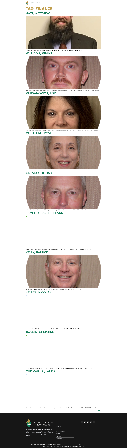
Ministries (80, 3)
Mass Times (62, 3)
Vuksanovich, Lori (41, 93)
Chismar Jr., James (40, 371)
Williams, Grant (39, 53)
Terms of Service (78, 446)
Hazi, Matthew (38, 13)
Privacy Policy (82, 444)
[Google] (94, 422)
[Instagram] (85, 422)
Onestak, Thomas (40, 173)
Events (53, 3)
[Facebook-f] (82, 422)
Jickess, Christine (40, 332)
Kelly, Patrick (37, 252)
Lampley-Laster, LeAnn (44, 213)
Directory (71, 3)
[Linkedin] (88, 422)
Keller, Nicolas (38, 292)
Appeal (46, 3)
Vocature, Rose (39, 133)
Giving (89, 3)
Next (99, 410)
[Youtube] (91, 422)
